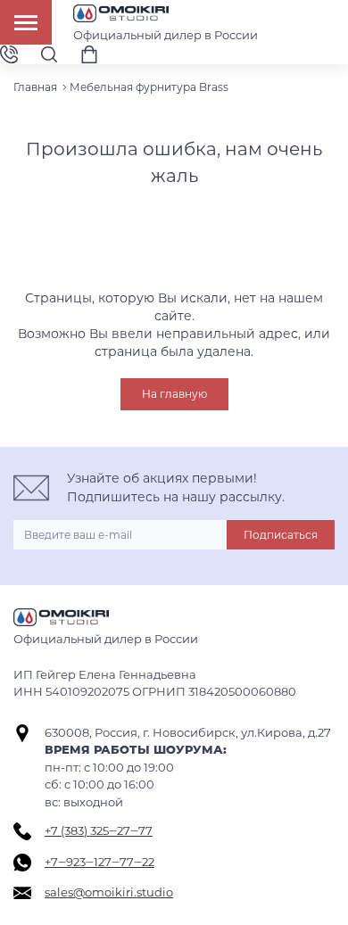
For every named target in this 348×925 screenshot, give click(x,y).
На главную (174, 394)
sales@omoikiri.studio (109, 892)
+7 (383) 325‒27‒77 (99, 830)
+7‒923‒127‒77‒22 (99, 862)
